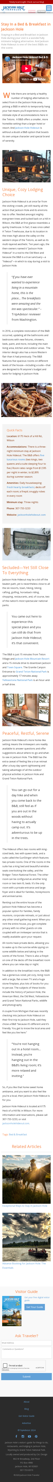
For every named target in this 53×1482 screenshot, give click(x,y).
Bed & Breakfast (18, 1134)
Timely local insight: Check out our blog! (26, 2)
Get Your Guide (34, 1307)
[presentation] (23, 1366)
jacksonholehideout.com (32, 514)
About (26, 1401)
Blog (26, 1408)
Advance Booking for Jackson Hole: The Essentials (24, 1265)
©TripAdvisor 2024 (26, 1430)
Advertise (26, 1423)
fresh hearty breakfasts (20, 487)
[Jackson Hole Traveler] (13, 9)
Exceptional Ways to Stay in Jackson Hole (24, 1205)
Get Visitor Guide (26, 1416)
